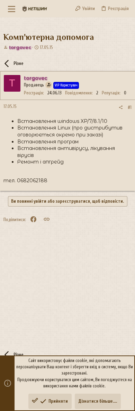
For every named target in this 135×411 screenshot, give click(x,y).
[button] (11, 8)
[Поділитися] (120, 107)
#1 (130, 107)
